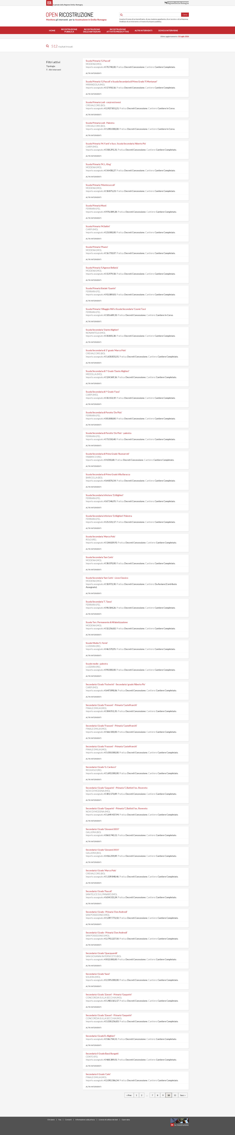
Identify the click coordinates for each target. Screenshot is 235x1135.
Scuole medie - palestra (97, 663)
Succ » (183, 1095)
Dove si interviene (168, 30)
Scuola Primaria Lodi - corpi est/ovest (103, 102)
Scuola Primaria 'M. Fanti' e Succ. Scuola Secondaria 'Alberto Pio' (116, 143)
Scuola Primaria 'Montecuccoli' (100, 185)
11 (175, 1095)
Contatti (68, 1120)
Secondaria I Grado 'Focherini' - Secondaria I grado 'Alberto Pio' (115, 684)
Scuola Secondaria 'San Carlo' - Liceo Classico (107, 577)
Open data (126, 1120)
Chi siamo (51, 1120)
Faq (60, 1120)
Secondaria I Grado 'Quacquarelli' (102, 953)
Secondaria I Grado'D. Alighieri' (100, 1035)
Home (52, 30)
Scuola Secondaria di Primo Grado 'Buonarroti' (107, 453)
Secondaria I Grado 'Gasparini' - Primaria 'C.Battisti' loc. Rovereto (116, 787)
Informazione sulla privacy (85, 1120)
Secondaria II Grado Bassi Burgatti (102, 1053)
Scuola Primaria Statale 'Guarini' (101, 288)
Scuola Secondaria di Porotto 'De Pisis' (104, 412)
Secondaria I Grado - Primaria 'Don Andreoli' (106, 911)
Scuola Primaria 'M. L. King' (98, 164)
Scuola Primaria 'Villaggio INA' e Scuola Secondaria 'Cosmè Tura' (116, 309)
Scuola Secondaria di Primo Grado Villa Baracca (108, 474)
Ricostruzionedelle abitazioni (92, 30)
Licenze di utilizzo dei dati (108, 1120)
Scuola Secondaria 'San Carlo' (99, 557)
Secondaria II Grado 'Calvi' (98, 1074)
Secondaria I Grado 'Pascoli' (99, 891)
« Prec (129, 1095)
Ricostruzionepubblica (69, 30)
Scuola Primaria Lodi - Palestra (100, 122)
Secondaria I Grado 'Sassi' (98, 974)
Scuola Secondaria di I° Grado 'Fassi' (103, 391)
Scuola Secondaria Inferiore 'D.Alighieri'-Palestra (109, 516)
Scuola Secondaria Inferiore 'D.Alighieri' (104, 495)
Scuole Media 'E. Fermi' (97, 643)
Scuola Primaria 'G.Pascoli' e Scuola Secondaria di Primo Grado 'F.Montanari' (121, 81)
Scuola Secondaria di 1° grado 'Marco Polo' (106, 350)
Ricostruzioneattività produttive (118, 30)
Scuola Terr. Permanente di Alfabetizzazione (107, 622)
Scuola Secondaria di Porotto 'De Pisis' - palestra (108, 433)
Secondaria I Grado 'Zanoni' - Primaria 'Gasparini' (109, 994)
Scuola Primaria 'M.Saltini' (98, 226)
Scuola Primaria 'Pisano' (97, 247)
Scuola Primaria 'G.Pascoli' (98, 60)
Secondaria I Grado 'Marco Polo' (101, 870)
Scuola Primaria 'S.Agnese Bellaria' (102, 267)
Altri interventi (143, 30)
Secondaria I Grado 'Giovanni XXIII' (102, 829)
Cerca (185, 15)
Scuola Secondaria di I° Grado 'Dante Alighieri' (107, 371)
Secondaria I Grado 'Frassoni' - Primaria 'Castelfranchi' (111, 705)
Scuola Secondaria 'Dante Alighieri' (102, 329)
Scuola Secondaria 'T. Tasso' (99, 601)
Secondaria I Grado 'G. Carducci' (101, 767)
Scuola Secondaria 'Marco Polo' (100, 536)
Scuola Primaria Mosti (96, 205)
